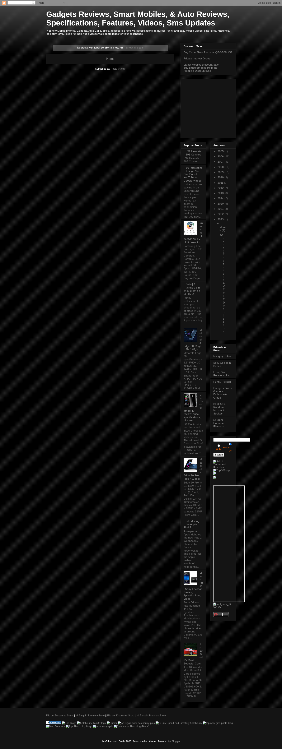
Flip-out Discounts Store (59, 715)
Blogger (176, 741)
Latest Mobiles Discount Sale (201, 64)
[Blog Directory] (55, 726)
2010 (221, 177)
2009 (221, 172)
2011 (221, 182)
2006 (221, 156)
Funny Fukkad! (222, 381)
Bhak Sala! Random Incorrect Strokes (219, 408)
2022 (221, 213)
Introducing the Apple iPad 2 (191, 524)
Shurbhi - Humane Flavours (218, 423)
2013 (221, 193)
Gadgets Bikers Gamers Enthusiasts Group (222, 392)
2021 (221, 208)
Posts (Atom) (118, 68)
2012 (221, 187)
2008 (221, 167)
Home (110, 58)
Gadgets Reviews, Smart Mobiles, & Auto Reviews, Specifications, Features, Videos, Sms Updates (137, 18)
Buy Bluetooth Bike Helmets (200, 67)
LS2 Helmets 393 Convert (193, 153)
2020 (221, 203)
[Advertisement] (216, 107)
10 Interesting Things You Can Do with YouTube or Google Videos (193, 174)
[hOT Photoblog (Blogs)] (131, 726)
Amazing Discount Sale (198, 70)
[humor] (112, 723)
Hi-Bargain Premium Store (90, 715)
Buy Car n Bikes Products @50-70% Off (208, 52)
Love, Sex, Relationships (221, 374)
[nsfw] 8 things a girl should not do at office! (192, 289)
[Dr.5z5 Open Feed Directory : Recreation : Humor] (179, 723)
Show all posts (134, 47)
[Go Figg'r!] (136, 723)
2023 (221, 219)
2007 (221, 161)
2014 (221, 198)
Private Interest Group (197, 58)
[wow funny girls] (103, 726)
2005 (221, 151)
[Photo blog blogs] (79, 726)
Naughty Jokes (222, 356)
